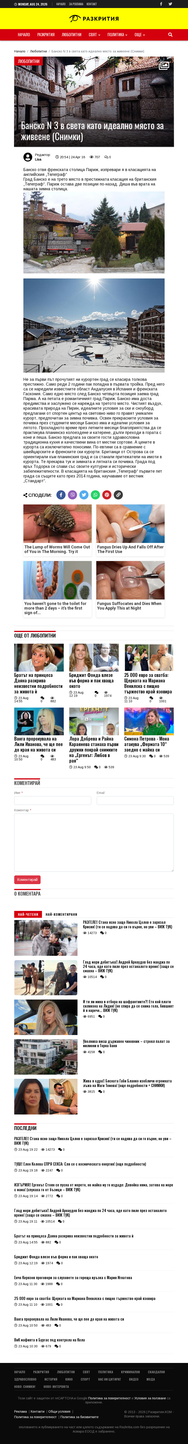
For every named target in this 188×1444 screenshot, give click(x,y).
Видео (133, 1379)
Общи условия (59, 1411)
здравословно (25, 1379)
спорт (85, 1379)
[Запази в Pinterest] (106, 494)
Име (18, 792)
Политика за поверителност (110, 1398)
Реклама (20, 1411)
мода (151, 1379)
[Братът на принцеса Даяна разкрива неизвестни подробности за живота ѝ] (39, 670)
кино (69, 1379)
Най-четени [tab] (28, 914)
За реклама (76, 4)
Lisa (38, 159)
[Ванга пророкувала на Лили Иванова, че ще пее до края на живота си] (39, 734)
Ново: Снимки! (25, 1386)
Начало (61, 4)
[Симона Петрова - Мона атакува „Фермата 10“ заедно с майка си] (149, 734)
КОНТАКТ (92, 4)
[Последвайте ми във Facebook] (161, 4)
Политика (116, 34)
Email (101, 792)
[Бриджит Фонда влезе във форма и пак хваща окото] (94, 670)
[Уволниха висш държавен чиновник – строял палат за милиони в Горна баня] (45, 1073)
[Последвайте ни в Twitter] (170, 4)
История (50, 1379)
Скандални (156, 1371)
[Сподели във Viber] (72, 494)
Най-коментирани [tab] (61, 914)
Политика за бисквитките (80, 1417)
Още (138, 34)
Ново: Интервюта (56, 1386)
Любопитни (71, 34)
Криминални (130, 1371)
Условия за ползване (150, 1398)
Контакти (37, 1411)
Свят (93, 34)
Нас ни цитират (109, 1379)
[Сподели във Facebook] (61, 494)
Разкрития (46, 34)
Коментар (22, 810)
